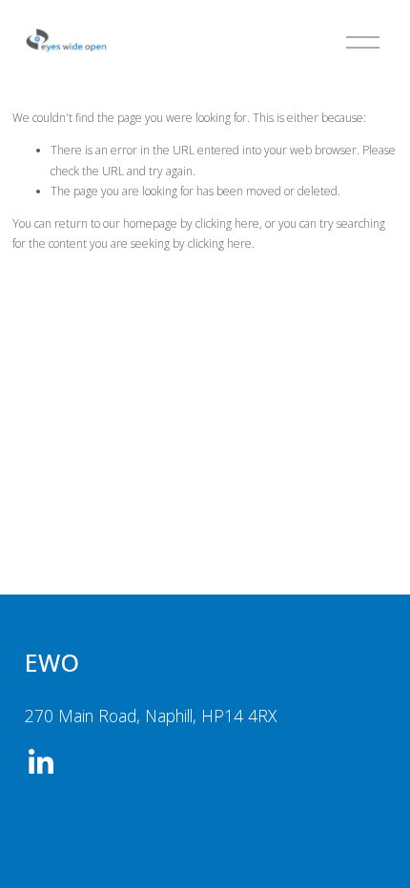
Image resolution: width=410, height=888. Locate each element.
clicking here (227, 223)
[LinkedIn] (40, 762)
